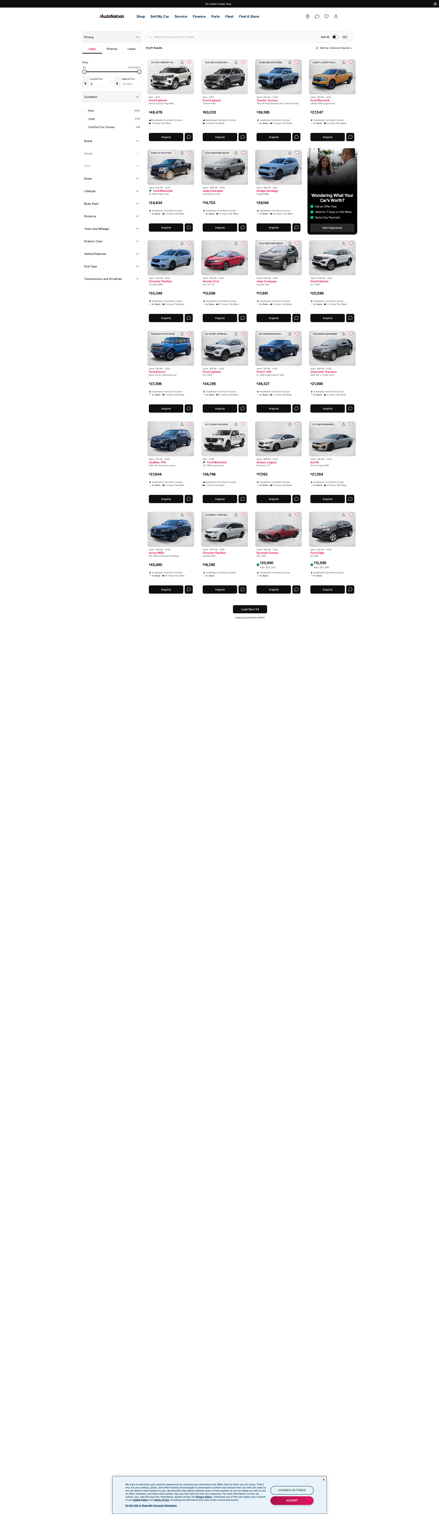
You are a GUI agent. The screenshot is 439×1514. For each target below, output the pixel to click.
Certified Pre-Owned (114, 127)
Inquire (166, 137)
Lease (131, 48)
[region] (219, 1495)
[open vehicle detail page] (170, 76)
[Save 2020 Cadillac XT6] (189, 424)
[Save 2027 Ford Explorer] (189, 62)
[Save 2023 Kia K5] (351, 424)
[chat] (317, 15)
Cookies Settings (292, 1490)
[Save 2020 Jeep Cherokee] (243, 153)
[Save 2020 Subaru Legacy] (297, 424)
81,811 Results (154, 47)
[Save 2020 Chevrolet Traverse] (351, 334)
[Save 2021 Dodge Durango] (297, 153)
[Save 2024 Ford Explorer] (243, 334)
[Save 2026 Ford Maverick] (243, 424)
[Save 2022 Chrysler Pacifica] (189, 243)
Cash (92, 49)
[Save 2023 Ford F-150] (297, 334)
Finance (112, 48)
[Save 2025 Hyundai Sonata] (297, 515)
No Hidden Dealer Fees (218, 3)
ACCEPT (292, 1500)
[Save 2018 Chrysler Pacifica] (243, 515)
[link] (116, 16)
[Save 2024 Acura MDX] (189, 515)
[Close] (324, 1480)
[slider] (84, 72)
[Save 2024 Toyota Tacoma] (297, 62)
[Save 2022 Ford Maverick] (351, 62)
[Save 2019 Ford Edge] (351, 515)
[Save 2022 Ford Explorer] (351, 243)
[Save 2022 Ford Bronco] (189, 334)
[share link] (182, 62)
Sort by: (335, 47)
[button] (141, 16)
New (114, 110)
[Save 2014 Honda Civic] (243, 243)
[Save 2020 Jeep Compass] (297, 243)
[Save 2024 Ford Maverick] (189, 153)
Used (114, 119)
